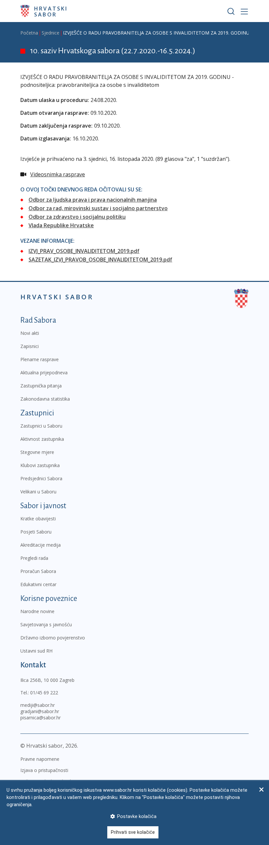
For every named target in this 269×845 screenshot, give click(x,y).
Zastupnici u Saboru (41, 426)
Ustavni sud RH (36, 651)
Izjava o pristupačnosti (44, 770)
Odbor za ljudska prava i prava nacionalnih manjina (93, 199)
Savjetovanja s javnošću (46, 624)
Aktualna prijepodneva (44, 372)
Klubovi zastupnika (40, 465)
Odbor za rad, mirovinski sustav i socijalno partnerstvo (98, 208)
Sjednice (50, 33)
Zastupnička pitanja (41, 386)
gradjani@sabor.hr (39, 711)
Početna (29, 33)
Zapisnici (29, 346)
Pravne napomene (39, 759)
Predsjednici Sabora (41, 478)
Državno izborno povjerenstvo (52, 637)
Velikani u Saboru (38, 491)
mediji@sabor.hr (37, 705)
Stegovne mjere (37, 452)
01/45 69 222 (44, 692)
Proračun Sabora (38, 571)
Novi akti (29, 333)
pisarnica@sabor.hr (40, 717)
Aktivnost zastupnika (42, 439)
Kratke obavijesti (38, 518)
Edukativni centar (38, 584)
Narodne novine (37, 611)
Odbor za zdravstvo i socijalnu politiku (77, 216)
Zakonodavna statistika (45, 399)
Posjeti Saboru (36, 532)
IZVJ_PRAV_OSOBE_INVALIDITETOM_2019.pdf (84, 251)
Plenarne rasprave (39, 359)
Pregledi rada (34, 558)
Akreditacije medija (40, 545)
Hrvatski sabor (51, 11)
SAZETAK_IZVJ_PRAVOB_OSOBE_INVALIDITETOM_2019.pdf (100, 259)
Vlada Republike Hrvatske (61, 225)
